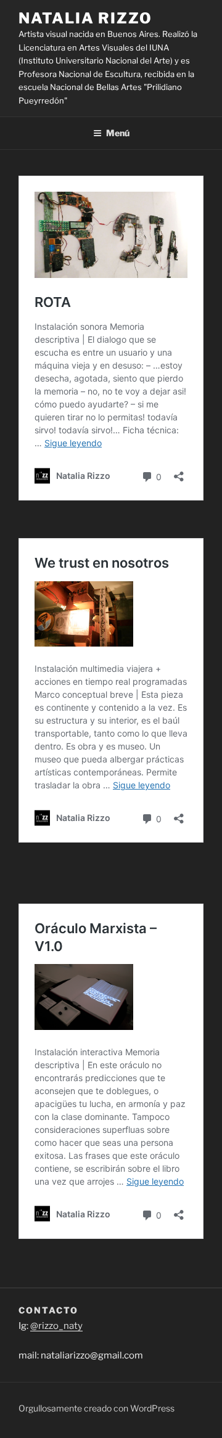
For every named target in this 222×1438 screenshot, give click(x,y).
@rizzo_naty (56, 1325)
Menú (118, 133)
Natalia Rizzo (85, 18)
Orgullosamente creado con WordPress (96, 1408)
